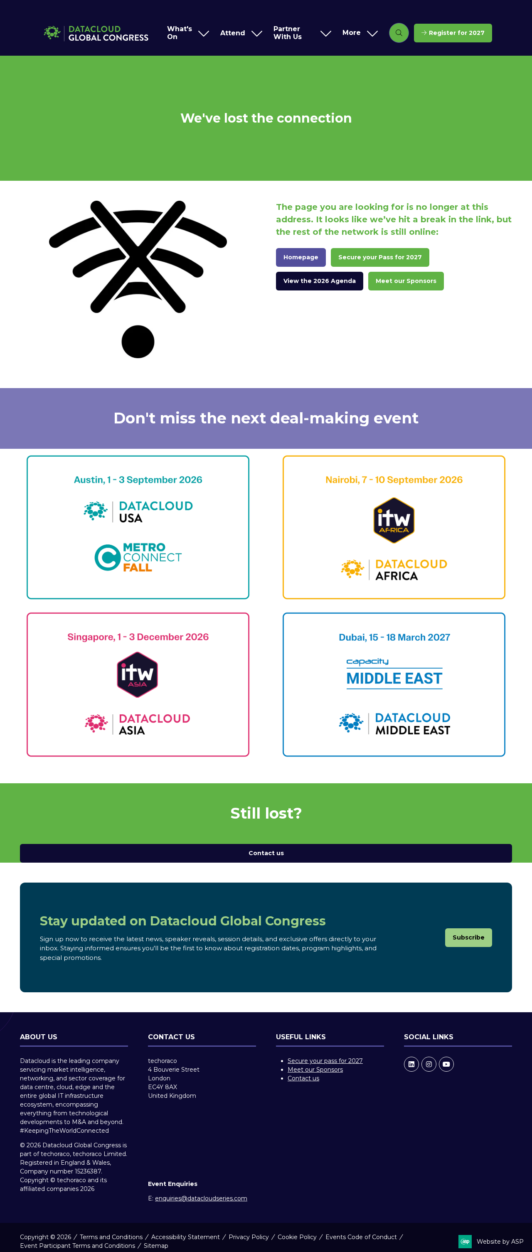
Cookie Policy (297, 1237)
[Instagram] (428, 1064)
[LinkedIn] (411, 1064)
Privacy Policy (249, 1237)
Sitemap (156, 1246)
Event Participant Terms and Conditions (77, 1246)
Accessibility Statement (185, 1237)
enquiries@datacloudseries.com (201, 1198)
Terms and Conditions (111, 1237)
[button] (358, 33)
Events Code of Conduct (361, 1237)
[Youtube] (446, 1064)
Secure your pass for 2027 (325, 1061)
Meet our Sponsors (315, 1069)
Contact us (303, 1078)
